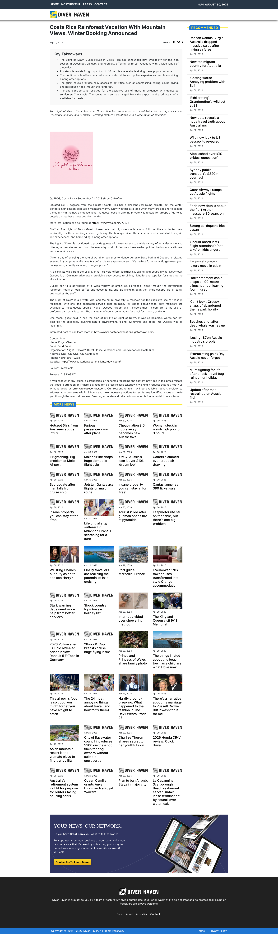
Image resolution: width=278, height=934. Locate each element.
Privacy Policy (218, 930)
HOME (55, 4)
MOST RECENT (70, 4)
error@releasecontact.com (89, 388)
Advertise (142, 914)
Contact (155, 914)
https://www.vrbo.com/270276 (110, 222)
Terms (201, 930)
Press (120, 914)
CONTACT (100, 4)
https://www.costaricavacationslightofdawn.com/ (124, 332)
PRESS (87, 4)
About (129, 914)
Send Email (64, 346)
